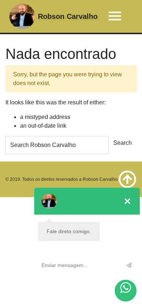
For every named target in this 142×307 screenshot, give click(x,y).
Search (122, 143)
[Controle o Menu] (115, 16)
